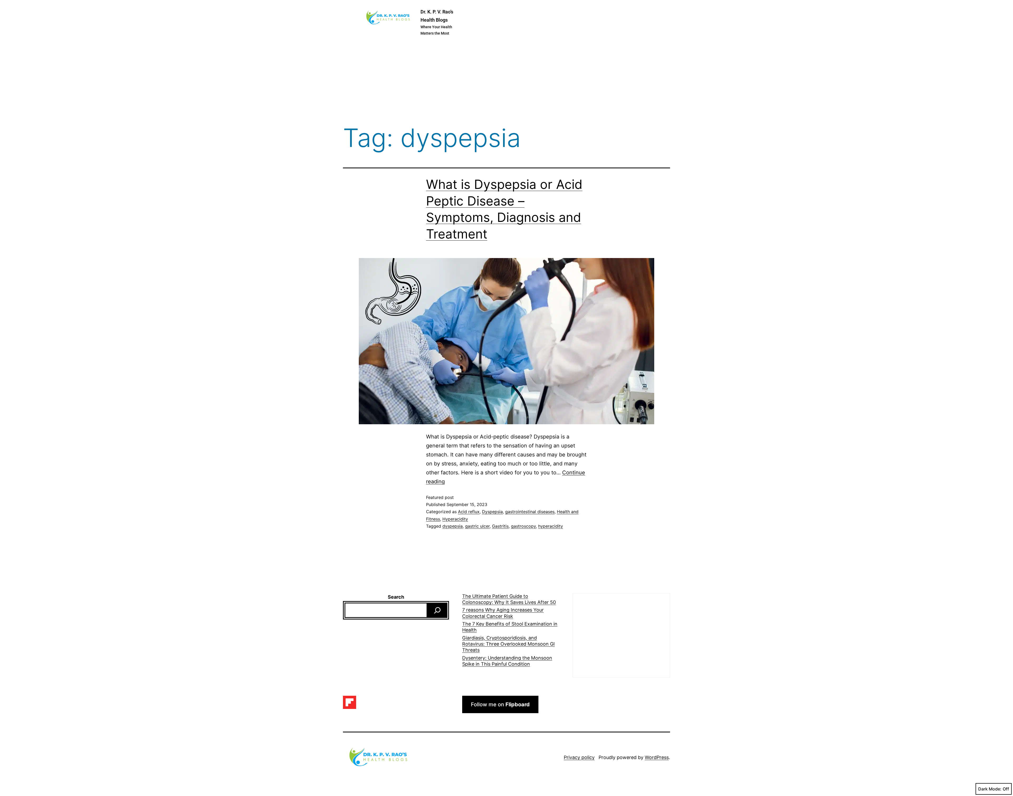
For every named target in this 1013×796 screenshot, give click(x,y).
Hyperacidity (455, 519)
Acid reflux (469, 511)
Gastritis (500, 526)
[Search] (437, 610)
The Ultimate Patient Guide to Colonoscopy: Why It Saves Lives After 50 (509, 599)
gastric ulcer (477, 526)
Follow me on (500, 704)
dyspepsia (452, 526)
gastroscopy (523, 526)
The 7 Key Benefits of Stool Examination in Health (509, 627)
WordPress (657, 757)
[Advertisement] (506, 81)
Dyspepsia (492, 511)
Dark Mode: (989, 789)
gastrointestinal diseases (530, 511)
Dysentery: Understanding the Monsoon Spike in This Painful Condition (507, 661)
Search (396, 597)
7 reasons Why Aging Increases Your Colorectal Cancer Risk (503, 613)
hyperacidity (550, 526)
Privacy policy (579, 757)
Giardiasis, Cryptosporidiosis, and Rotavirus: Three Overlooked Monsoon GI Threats (508, 644)
